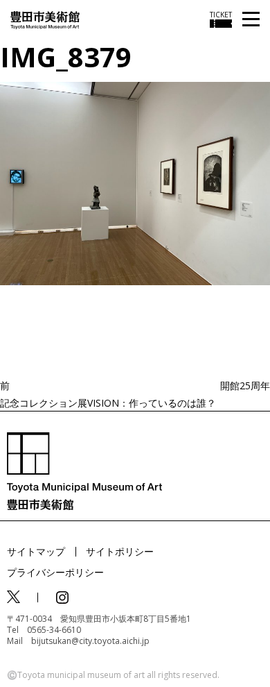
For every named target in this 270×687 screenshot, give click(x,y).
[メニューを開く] (251, 20)
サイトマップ (36, 551)
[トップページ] (45, 19)
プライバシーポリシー (55, 572)
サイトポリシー (120, 551)
